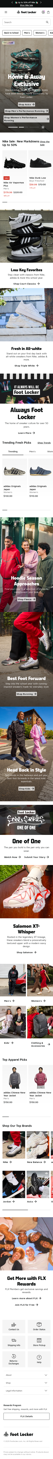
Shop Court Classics (24, 283)
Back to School (11, 33)
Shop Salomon (25, 952)
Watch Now (10, 857)
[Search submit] (47, 22)
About (8, 1375)
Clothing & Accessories (38, 1044)
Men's (27, 33)
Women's (39, 33)
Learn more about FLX (25, 1298)
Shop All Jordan (25, 120)
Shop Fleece (25, 599)
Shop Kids (24, 788)
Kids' (7, 1042)
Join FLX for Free (25, 1304)
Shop (8, 1383)
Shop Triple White (25, 365)
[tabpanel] (26, 176)
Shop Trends (44, 442)
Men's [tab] (32, 451)
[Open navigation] (6, 12)
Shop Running (25, 694)
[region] (26, 3)
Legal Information (14, 1390)
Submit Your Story (34, 857)
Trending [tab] (13, 451)
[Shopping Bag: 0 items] (48, 12)
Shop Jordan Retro (25, 114)
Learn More (24, 433)
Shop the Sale (45, 143)
